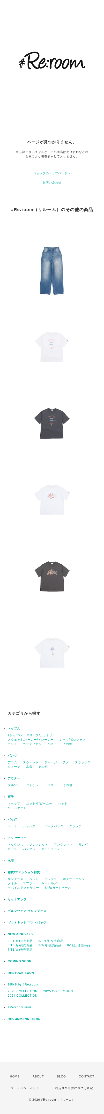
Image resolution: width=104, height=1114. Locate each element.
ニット (12, 744)
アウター (14, 778)
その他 (67, 744)
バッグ (12, 819)
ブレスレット (38, 844)
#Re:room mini (19, 1007)
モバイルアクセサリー (23, 887)
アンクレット (63, 844)
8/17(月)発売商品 (50, 941)
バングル (29, 849)
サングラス (15, 879)
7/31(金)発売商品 (20, 949)
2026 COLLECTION (22, 991)
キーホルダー (50, 883)
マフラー (29, 883)
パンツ (12, 755)
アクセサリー (17, 838)
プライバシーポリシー (26, 1088)
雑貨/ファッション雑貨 (24, 872)
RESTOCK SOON (21, 973)
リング (83, 844)
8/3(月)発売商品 (49, 945)
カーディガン (32, 744)
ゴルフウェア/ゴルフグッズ (27, 911)
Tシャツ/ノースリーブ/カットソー (32, 735)
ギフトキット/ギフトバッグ (27, 922)
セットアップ (17, 899)
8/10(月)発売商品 (20, 945)
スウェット (31, 762)
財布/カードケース (58, 887)
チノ (66, 762)
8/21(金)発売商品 (20, 941)
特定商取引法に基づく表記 (74, 1088)
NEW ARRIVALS (20, 934)
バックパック (54, 826)
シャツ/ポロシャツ (72, 739)
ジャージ (51, 762)
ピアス (12, 849)
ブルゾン (14, 785)
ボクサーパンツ (74, 879)
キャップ (14, 803)
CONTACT (86, 1076)
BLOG (61, 1076)
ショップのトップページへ (52, 173)
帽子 (11, 796)
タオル (12, 883)
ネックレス (15, 844)
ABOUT (38, 1076)
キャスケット (17, 808)
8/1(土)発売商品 (78, 945)
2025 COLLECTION (58, 991)
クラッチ (75, 826)
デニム (12, 762)
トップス (14, 728)
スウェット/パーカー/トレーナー (31, 739)
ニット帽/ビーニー (39, 803)
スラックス (83, 762)
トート (12, 826)
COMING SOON (19, 961)
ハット (62, 803)
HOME (15, 1076)
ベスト (52, 744)
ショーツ (14, 766)
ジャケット (34, 785)
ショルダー (31, 826)
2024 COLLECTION (22, 995)
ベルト (34, 879)
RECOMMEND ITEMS (24, 1019)
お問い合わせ (52, 182)
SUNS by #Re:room (23, 984)
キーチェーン (50, 849)
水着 (29, 766)
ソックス (51, 879)
